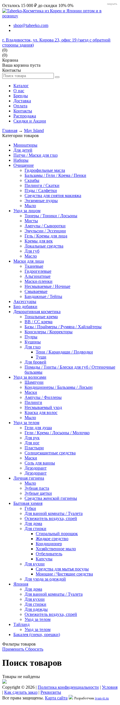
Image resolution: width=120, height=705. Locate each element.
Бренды (20, 95)
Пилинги (33, 402)
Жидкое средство (52, 538)
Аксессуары (24, 301)
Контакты (22, 110)
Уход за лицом (26, 210)
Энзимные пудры (41, 200)
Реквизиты (50, 692)
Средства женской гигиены (51, 498)
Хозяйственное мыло (56, 548)
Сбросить (34, 649)
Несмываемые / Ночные (47, 286)
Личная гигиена (28, 478)
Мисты (31, 220)
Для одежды (36, 609)
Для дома (33, 523)
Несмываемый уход (43, 407)
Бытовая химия (27, 503)
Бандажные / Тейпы (43, 296)
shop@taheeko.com (30, 25)
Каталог (21, 85)
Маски (31, 392)
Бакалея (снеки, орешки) (36, 634)
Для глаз (32, 347)
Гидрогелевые (38, 271)
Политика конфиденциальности (68, 687)
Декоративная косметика (37, 311)
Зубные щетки (38, 493)
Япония (20, 584)
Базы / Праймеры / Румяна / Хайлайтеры (63, 326)
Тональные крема (41, 316)
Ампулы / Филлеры (43, 397)
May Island (34, 130)
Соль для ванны (40, 463)
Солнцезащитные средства (50, 452)
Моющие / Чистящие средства (64, 574)
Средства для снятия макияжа (53, 195)
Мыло (30, 205)
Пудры (31, 336)
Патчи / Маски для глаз (35, 155)
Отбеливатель (49, 553)
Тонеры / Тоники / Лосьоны (51, 215)
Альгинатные (38, 276)
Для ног (32, 442)
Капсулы (44, 558)
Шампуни (34, 382)
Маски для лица (28, 261)
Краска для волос (41, 412)
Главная (9, 130)
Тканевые (34, 266)
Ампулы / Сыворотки (45, 225)
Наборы (20, 160)
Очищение (23, 165)
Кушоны (33, 341)
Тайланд (21, 624)
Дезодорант (36, 468)
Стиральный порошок (57, 533)
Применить (13, 649)
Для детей (22, 150)
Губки (30, 508)
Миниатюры (25, 145)
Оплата (20, 105)
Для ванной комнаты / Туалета (54, 513)
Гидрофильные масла (45, 170)
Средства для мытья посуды (62, 569)
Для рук (32, 437)
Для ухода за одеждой (45, 579)
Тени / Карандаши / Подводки (64, 352)
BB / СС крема (38, 321)
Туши (41, 357)
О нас (18, 90)
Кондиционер (49, 543)
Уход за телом (26, 422)
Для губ (32, 251)
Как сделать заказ (20, 692)
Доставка (22, 100)
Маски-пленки (38, 281)
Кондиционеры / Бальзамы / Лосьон (59, 387)
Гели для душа (38, 427)
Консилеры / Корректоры (49, 331)
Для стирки (35, 528)
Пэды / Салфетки (41, 190)
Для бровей (35, 362)
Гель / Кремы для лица (46, 236)
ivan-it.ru (102, 698)
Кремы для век (39, 241)
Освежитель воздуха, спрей (51, 518)
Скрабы (32, 180)
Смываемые (36, 291)
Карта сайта (56, 697)
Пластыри (34, 447)
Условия (109, 687)
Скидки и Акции (29, 121)
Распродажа (24, 116)
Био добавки (25, 306)
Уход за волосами (29, 377)
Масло (31, 256)
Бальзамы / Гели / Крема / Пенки (55, 175)
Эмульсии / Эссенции (45, 230)
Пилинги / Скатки (42, 185)
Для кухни (35, 563)
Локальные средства (44, 246)
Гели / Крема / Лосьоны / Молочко (57, 432)
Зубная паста (37, 488)
